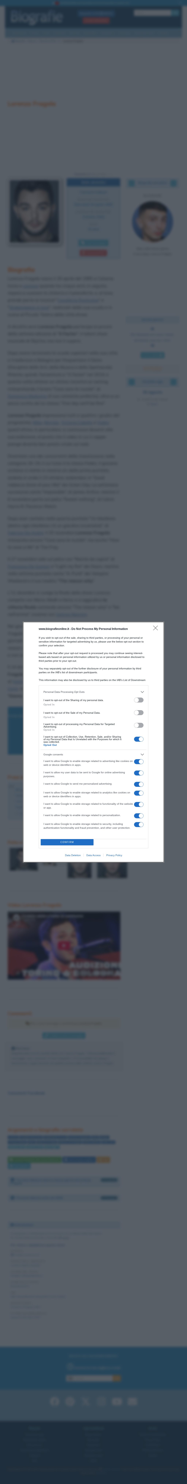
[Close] (156, 629)
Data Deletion (73, 855)
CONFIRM (67, 842)
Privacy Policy (114, 855)
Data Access (93, 855)
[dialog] (93, 742)
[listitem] (93, 692)
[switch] (139, 700)
